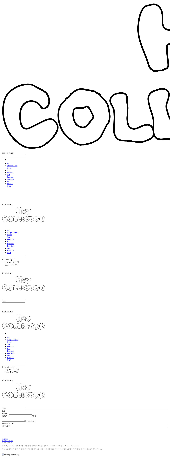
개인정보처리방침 (7, 441)
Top (8, 170)
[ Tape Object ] (12, 166)
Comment (30, 421)
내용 (34, 416)
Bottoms (10, 172)
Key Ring (10, 179)
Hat (8, 175)
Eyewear (10, 177)
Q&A (9, 186)
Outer (9, 168)
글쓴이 (5, 416)
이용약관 (5, 439)
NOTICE (10, 184)
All (8, 163)
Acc (8, 181)
